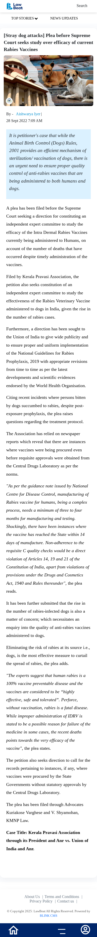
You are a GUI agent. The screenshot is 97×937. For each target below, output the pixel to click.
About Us (32, 896)
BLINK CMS (48, 915)
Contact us (65, 901)
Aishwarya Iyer (28, 114)
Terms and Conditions (62, 896)
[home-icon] (13, 929)
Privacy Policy (41, 901)
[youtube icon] (36, 931)
